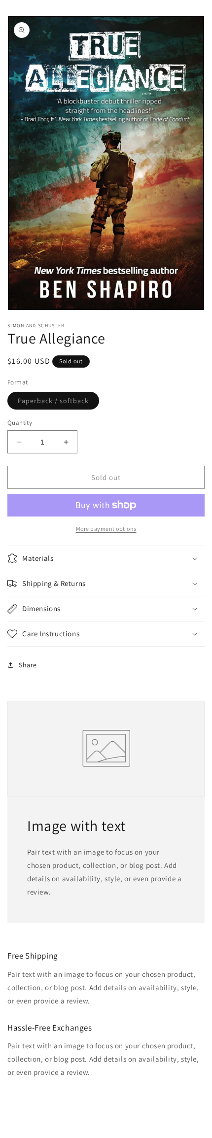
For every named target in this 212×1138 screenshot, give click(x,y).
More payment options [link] (106, 528)
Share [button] (28, 664)
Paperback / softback (58, 403)
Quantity (19, 422)
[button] (106, 558)
